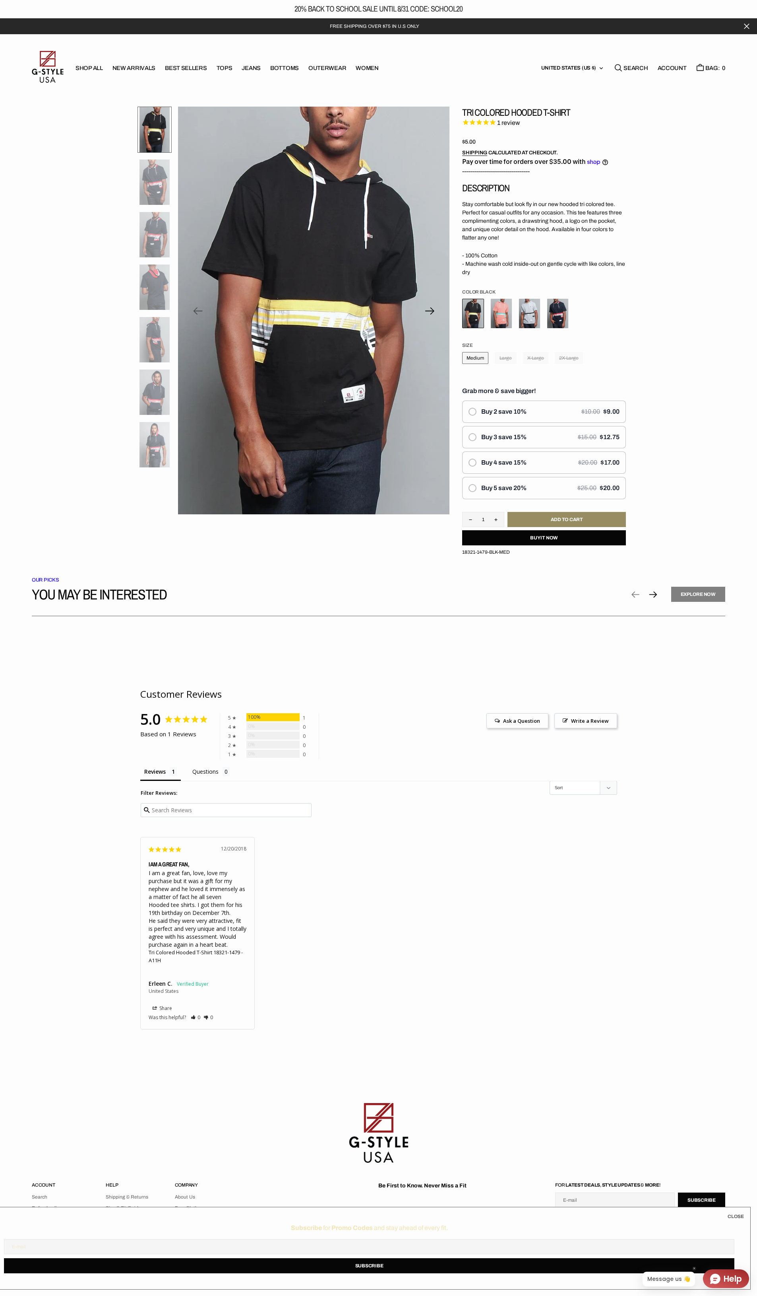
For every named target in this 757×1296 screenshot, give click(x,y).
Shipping (474, 153)
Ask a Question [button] (521, 720)
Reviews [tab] (155, 771)
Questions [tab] (205, 771)
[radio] (544, 412)
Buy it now (544, 538)
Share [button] (165, 1008)
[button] (672, 68)
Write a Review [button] (590, 720)
